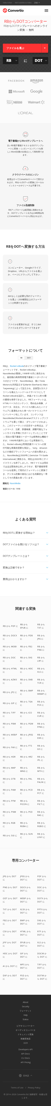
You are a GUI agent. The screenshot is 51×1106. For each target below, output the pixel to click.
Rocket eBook (17, 366)
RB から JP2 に (10, 692)
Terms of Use (17, 1087)
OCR (26, 1043)
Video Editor (7, 2)
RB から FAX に (10, 747)
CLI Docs (25, 1058)
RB (21, 358)
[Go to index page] (13, 9)
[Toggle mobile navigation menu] (46, 10)
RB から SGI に (10, 835)
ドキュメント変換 (25, 1034)
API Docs (25, 1053)
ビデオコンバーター (25, 1025)
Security (25, 1006)
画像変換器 (25, 1038)
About (25, 1002)
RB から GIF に (10, 703)
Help (26, 1015)
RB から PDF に (10, 626)
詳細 (36, 2)
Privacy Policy (34, 1087)
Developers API (25, 1049)
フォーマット (25, 1010)
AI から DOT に (10, 966)
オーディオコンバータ (25, 1030)
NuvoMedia (15, 483)
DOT (29, 358)
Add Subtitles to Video (23, 2)
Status (25, 1019)
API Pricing (25, 1062)
